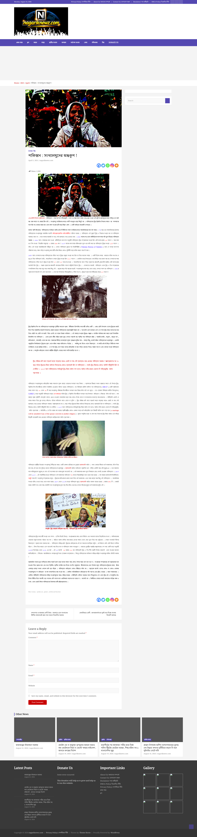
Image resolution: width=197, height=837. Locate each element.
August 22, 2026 (22, 748)
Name (31, 665)
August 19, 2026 (64, 754)
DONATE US (113, 42)
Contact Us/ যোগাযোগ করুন (121, 2)
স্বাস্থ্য (43, 42)
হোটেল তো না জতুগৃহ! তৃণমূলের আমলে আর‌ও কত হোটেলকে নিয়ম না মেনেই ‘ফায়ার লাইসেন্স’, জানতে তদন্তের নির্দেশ (77, 747)
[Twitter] (103, 165)
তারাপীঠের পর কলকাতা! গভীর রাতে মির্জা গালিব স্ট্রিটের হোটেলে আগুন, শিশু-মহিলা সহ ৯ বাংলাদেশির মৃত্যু (120, 747)
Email (31, 675)
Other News (22, 714)
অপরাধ (64, 42)
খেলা (85, 42)
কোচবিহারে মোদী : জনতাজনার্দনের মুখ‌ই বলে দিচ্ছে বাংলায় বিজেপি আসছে (97, 614)
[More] (117, 165)
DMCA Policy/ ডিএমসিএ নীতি (160, 2)
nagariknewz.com (46, 160)
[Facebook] (99, 165)
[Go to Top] (191, 826)
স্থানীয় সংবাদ (53, 42)
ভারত (35, 42)
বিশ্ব (103, 42)
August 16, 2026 (150, 754)
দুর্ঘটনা (60, 740)
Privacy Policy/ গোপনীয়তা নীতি (80, 2)
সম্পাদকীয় (19, 740)
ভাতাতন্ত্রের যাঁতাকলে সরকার (27, 745)
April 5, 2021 (33, 160)
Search (167, 100)
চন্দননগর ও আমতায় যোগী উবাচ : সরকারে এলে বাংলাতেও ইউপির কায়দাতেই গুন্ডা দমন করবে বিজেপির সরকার (49, 614)
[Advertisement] (98, 63)
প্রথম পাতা (19, 42)
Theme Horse (85, 832)
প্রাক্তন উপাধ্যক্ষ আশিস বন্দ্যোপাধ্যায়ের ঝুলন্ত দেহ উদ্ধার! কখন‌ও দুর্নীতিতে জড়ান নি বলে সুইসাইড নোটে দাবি (161, 747)
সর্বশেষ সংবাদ (75, 42)
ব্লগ (28, 42)
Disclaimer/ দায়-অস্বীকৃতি (140, 2)
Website (31, 686)
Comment (33, 637)
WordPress (115, 832)
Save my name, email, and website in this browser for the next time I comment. (64, 696)
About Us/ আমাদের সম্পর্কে (101, 2)
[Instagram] (112, 165)
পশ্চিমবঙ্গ (94, 42)
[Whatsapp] (108, 165)
